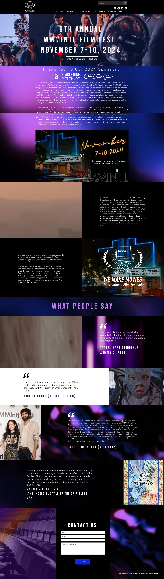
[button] (62, 11)
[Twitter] (126, 8)
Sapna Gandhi (154, 573)
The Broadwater (54, 85)
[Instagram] (115, 8)
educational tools (119, 218)
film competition (33, 273)
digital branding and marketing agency (121, 207)
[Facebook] (118, 8)
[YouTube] (122, 8)
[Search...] (125, 3)
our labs (119, 223)
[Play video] (82, 156)
